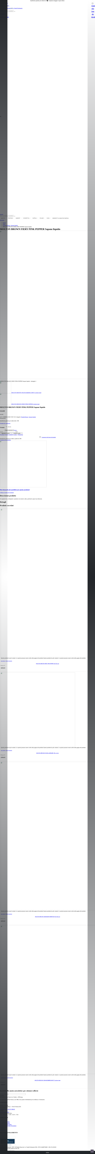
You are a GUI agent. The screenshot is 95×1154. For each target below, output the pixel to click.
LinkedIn (11, 434)
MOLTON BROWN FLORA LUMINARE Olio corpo (47, 753)
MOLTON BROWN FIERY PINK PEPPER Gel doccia (47, 663)
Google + (15, 434)
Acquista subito (17, 433)
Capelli (34, 218)
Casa (48, 218)
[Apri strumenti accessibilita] (92, 1151)
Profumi (10, 218)
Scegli (47, 1152)
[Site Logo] (11, 8)
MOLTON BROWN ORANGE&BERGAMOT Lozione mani (47, 1080)
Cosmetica (26, 218)
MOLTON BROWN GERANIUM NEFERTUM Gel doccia (47, 916)
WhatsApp (20, 434)
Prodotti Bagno (24, 417)
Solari (42, 218)
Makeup (18, 218)
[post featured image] (38, 746)
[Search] (14, 11)
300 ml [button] (9, 426)
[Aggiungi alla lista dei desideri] (92, 3)
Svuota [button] (15, 430)
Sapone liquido (32, 417)
